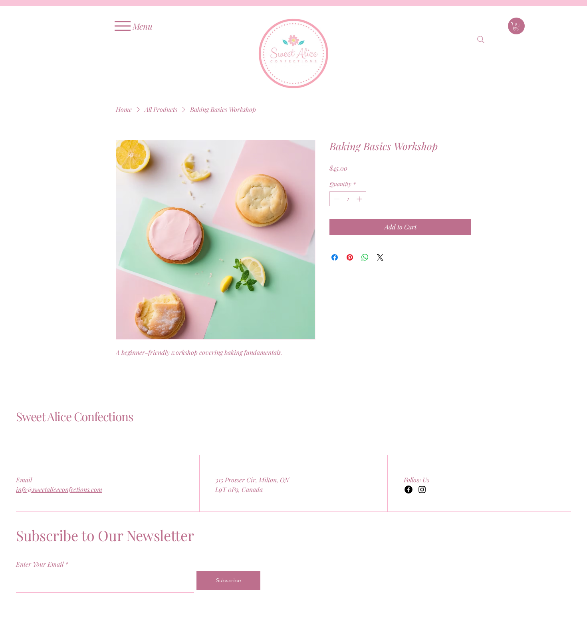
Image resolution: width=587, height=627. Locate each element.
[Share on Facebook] (334, 257)
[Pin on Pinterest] (350, 257)
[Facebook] (408, 489)
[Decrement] (336, 199)
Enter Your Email (39, 564)
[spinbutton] (348, 199)
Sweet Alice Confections (74, 416)
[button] (516, 26)
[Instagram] (422, 489)
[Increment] (360, 199)
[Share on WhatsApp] (365, 257)
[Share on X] (380, 257)
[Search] (480, 39)
